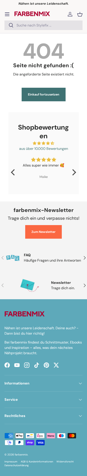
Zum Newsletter (43, 232)
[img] (43, 143)
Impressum (10, 461)
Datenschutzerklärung (16, 465)
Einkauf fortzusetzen (43, 94)
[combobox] (43, 25)
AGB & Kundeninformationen (37, 461)
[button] (80, 14)
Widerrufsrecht (65, 461)
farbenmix (21, 454)
